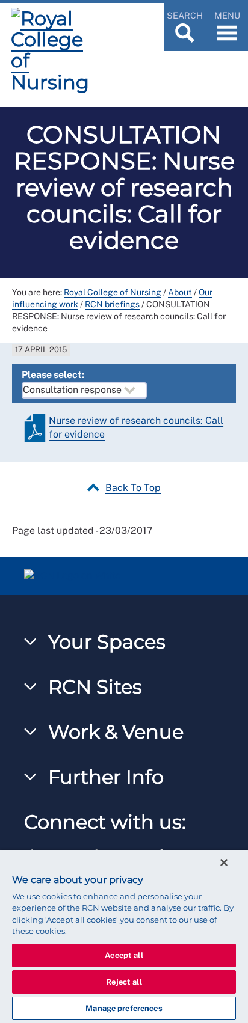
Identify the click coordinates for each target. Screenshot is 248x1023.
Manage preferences (123, 1008)
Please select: (53, 374)
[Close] (224, 862)
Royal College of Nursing (112, 292)
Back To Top (133, 487)
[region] (124, 936)
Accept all (124, 955)
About (180, 292)
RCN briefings (112, 304)
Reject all (123, 981)
